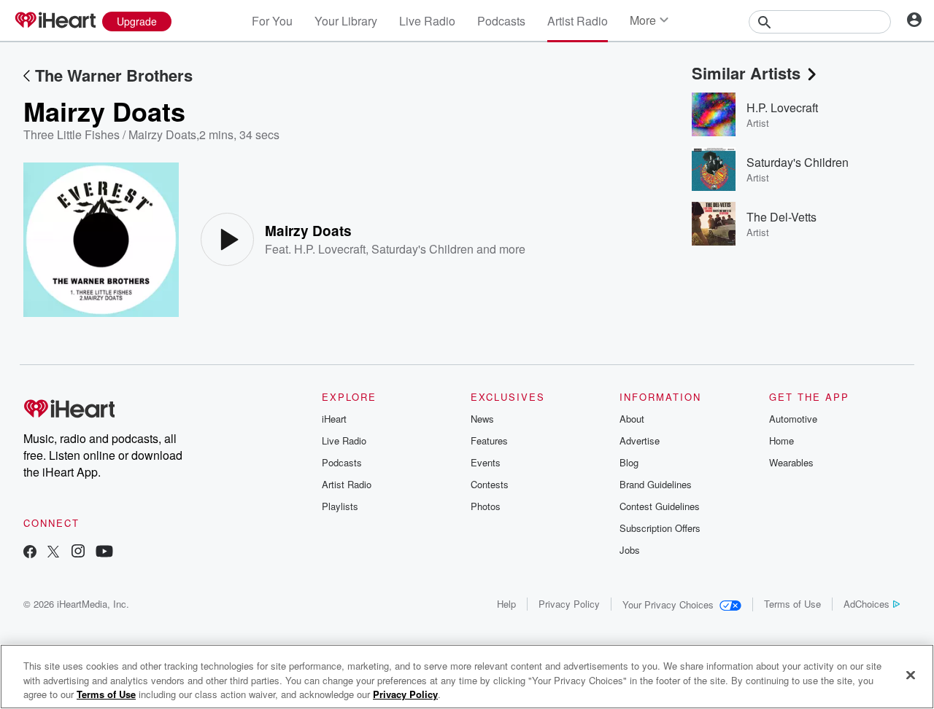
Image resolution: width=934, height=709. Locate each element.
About (632, 419)
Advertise (640, 440)
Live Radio (427, 20)
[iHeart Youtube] (104, 552)
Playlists (340, 506)
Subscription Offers (660, 528)
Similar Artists (746, 73)
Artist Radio (577, 20)
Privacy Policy (569, 604)
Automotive (793, 419)
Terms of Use (792, 604)
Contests (490, 484)
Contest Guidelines (660, 506)
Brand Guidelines (656, 484)
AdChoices (866, 604)
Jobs (630, 550)
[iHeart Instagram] (78, 552)
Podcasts (501, 20)
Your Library (345, 20)
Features (489, 440)
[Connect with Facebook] (29, 552)
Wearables (791, 462)
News (482, 419)
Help (506, 604)
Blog (629, 462)
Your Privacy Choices (668, 604)
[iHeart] (55, 21)
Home (781, 440)
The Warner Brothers (114, 75)
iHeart (334, 419)
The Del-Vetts (781, 216)
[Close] (911, 675)
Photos (486, 506)
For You (272, 20)
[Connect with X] (53, 552)
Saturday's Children (422, 248)
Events (486, 462)
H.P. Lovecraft (330, 248)
